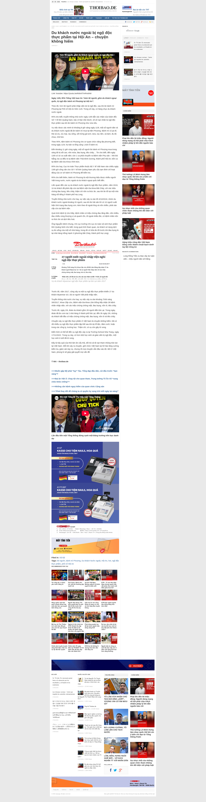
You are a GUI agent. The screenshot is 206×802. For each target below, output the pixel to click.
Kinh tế (74, 18)
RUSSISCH (73, 22)
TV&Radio (99, 18)
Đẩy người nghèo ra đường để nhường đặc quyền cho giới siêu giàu (92, 715)
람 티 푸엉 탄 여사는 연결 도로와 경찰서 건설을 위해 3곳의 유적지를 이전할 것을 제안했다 (64, 703)
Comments (140, 38)
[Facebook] (112, 771)
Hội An (104, 561)
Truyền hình (109, 675)
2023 (57, 26)
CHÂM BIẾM (127, 111)
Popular (133, 38)
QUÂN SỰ (85, 789)
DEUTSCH (64, 22)
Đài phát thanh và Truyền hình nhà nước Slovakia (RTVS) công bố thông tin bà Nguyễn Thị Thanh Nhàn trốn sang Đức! (89, 695)
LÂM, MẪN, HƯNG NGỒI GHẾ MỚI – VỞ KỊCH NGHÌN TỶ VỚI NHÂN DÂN (116, 758)
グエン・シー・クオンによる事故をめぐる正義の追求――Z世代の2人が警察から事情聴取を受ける (64, 727)
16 (68, 26)
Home (53, 26)
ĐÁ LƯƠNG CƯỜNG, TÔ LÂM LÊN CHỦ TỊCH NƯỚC (115, 729)
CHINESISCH (82, 22)
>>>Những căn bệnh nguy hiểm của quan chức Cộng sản (78, 386)
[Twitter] (116, 771)
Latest (126, 38)
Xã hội (81, 18)
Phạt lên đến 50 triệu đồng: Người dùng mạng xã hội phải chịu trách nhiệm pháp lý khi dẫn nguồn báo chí (138, 141)
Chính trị (66, 18)
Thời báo (58, 793)
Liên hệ (107, 18)
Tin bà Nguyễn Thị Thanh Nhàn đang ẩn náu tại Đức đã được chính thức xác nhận (89, 681)
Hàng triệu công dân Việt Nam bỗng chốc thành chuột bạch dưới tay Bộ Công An (138, 244)
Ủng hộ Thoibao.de (90, 706)
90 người (61, 561)
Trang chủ (56, 18)
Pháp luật (89, 18)
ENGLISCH (56, 22)
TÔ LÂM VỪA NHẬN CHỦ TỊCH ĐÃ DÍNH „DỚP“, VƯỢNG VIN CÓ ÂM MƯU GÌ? (115, 700)
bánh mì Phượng (73, 561)
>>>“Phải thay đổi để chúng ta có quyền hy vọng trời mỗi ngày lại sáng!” (85, 391)
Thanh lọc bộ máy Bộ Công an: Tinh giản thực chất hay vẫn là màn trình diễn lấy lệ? (90, 728)
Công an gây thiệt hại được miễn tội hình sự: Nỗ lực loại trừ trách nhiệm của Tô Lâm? (89, 754)
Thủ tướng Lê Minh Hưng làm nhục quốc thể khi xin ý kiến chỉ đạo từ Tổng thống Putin (136, 176)
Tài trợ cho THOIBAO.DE (120, 18)
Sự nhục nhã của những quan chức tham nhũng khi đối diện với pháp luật (137, 210)
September (63, 26)
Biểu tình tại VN (66, 10)
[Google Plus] (121, 771)
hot (109, 561)
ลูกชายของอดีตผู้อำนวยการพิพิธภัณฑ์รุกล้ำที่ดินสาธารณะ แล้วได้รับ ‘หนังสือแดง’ (64, 715)
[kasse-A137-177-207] (85, 536)
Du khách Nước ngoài (91, 561)
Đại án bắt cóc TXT (141, 10)
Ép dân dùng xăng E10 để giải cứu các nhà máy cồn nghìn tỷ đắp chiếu (92, 766)
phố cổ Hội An (68, 564)
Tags (146, 38)
